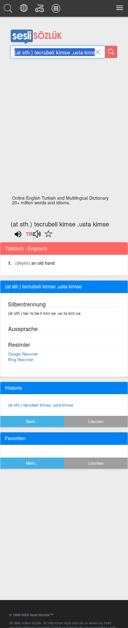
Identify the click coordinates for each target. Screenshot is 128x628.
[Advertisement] (64, 128)
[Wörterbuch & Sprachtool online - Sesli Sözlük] (9, 10)
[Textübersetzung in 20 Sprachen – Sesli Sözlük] (24, 10)
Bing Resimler (20, 359)
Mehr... (32, 421)
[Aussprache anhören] (33, 236)
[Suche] (111, 52)
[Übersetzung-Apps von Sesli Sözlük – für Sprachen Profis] (57, 10)
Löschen (95, 421)
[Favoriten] (47, 237)
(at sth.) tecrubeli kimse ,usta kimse (40, 405)
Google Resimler (23, 354)
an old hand (43, 263)
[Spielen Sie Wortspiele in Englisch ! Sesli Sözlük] (40, 10)
